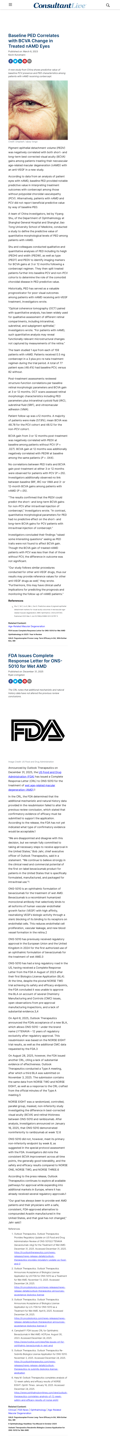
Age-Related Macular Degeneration (26, 626)
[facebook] (10, 61)
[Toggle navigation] (10, 4)
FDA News (23, 1409)
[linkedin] (20, 61)
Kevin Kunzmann (16, 54)
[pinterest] (24, 61)
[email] (29, 61)
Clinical (12, 1409)
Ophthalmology (38, 1409)
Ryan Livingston (16, 674)
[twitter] (15, 61)
